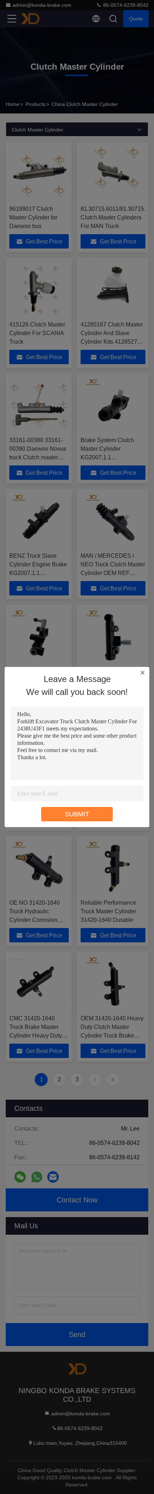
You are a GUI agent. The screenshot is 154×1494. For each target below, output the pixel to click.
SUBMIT (77, 814)
